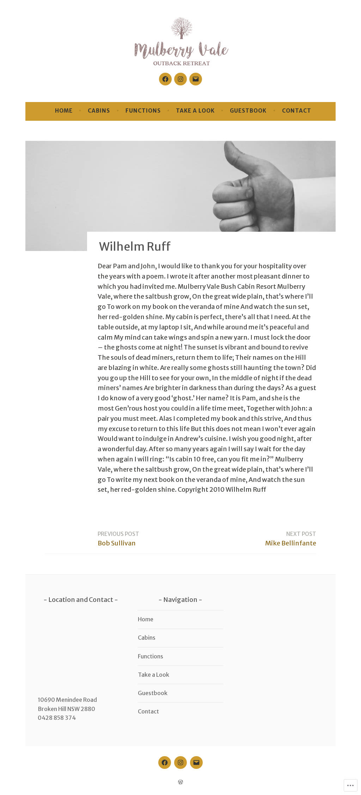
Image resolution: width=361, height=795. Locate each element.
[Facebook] (165, 79)
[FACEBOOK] (164, 762)
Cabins (99, 110)
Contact (296, 110)
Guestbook (248, 110)
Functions (143, 110)
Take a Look (195, 110)
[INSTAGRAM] (180, 762)
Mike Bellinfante (290, 539)
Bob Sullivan (118, 539)
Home (64, 110)
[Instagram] (180, 79)
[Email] (195, 79)
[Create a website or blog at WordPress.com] (180, 782)
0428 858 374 (57, 717)
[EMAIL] (196, 762)
